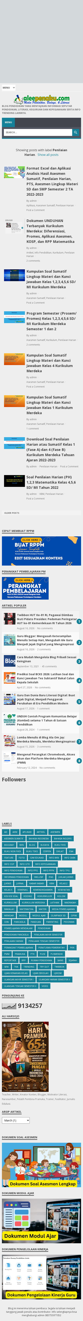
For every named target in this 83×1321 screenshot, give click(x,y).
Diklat (60, 851)
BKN (21, 844)
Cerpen (47, 851)
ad (5, 831)
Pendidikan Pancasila (16, 934)
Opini (74, 915)
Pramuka (20, 953)
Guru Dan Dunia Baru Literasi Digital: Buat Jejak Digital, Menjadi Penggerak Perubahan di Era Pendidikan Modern (46, 699)
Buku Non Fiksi (12, 851)
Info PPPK (48, 870)
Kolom (61, 896)
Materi (43, 909)
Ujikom (58, 973)
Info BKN (54, 857)
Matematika (26, 909)
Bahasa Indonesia (39, 838)
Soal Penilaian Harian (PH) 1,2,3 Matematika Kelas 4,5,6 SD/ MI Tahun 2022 (51, 482)
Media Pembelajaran (63, 909)
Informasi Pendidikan (16, 877)
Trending (29, 966)
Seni (6, 966)
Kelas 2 (63, 883)
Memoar (9, 915)
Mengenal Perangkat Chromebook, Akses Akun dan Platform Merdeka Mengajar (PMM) (46, 758)
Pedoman (69, 921)
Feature (8, 857)
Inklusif (38, 877)
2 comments (33, 260)
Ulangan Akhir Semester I (18, 979)
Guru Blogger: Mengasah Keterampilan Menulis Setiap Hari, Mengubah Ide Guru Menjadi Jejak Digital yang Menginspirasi (45, 640)
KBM (42, 494)
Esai (71, 851)
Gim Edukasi (37, 857)
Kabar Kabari (36, 883)
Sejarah (73, 960)
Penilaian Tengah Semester (44, 941)
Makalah (9, 909)
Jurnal (20, 883)
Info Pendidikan (43, 252)
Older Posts (11, 512)
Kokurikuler (44, 896)
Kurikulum (58, 252)
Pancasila (19, 921)
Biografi (9, 844)
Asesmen (55, 831)
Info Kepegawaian (45, 864)
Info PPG (33, 870)
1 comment (32, 428)
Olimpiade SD (58, 915)
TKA (16, 966)
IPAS (51, 877)
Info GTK (25, 864)
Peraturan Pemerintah (51, 947)
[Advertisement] (41, 41)
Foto (22, 857)
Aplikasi (30, 205)
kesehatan (64, 889)
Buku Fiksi (60, 844)
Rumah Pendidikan (41, 960)
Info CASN (69, 857)
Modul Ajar (39, 915)
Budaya (45, 844)
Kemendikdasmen (43, 889)
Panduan (36, 921)
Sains (60, 960)
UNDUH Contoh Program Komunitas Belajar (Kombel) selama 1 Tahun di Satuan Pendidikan (47, 720)
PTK (32, 953)
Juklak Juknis (65, 877)
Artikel (29, 252)
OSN (6, 921)
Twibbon (59, 966)
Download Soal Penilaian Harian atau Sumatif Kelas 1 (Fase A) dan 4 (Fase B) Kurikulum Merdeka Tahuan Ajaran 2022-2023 (50, 449)
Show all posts (48, 155)
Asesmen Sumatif (45, 205)
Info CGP (9, 864)
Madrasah (70, 902)
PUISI (42, 953)
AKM (15, 831)
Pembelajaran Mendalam (18, 928)
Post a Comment (35, 210)
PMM (6, 953)
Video (45, 986)
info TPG (65, 870)
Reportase (10, 960)
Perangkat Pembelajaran (18, 947)
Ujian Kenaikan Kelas (15, 973)
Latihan (54, 902)
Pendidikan (44, 928)
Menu (8, 122)
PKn (72, 947)
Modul (23, 915)
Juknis (7, 883)
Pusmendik (57, 953)
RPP (24, 960)
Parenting (52, 921)
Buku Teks (32, 851)
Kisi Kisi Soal (11, 896)
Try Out (44, 966)
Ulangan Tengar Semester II (20, 986)
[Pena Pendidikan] (41, 99)
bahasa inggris (62, 838)
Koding (28, 896)
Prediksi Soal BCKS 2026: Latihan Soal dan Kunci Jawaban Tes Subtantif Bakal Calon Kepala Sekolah (45, 678)
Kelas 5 (8, 889)
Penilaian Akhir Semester (48, 934)
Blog (32, 844)
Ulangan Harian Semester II (54, 979)
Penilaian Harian (65, 205)
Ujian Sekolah (40, 973)
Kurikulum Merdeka (33, 902)
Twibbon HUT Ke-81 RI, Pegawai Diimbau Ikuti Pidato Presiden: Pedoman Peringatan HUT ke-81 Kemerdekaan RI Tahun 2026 (47, 619)
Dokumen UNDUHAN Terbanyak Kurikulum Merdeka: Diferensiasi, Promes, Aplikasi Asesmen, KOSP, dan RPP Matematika (50, 231)
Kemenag (23, 889)
